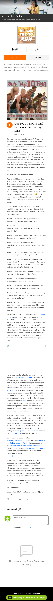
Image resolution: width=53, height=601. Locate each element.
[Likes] (8, 499)
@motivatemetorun (14, 440)
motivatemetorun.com (23, 377)
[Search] (45, 3)
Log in (30, 527)
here (24, 400)
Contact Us (16, 433)
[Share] (28, 499)
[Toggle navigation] (50, 3)
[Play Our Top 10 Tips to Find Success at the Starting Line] (10, 125)
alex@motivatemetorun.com (28, 431)
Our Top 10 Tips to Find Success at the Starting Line (28, 127)
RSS (39, 57)
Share (16, 57)
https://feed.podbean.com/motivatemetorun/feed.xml (22, 20)
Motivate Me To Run (11, 16)
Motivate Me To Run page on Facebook (25, 445)
